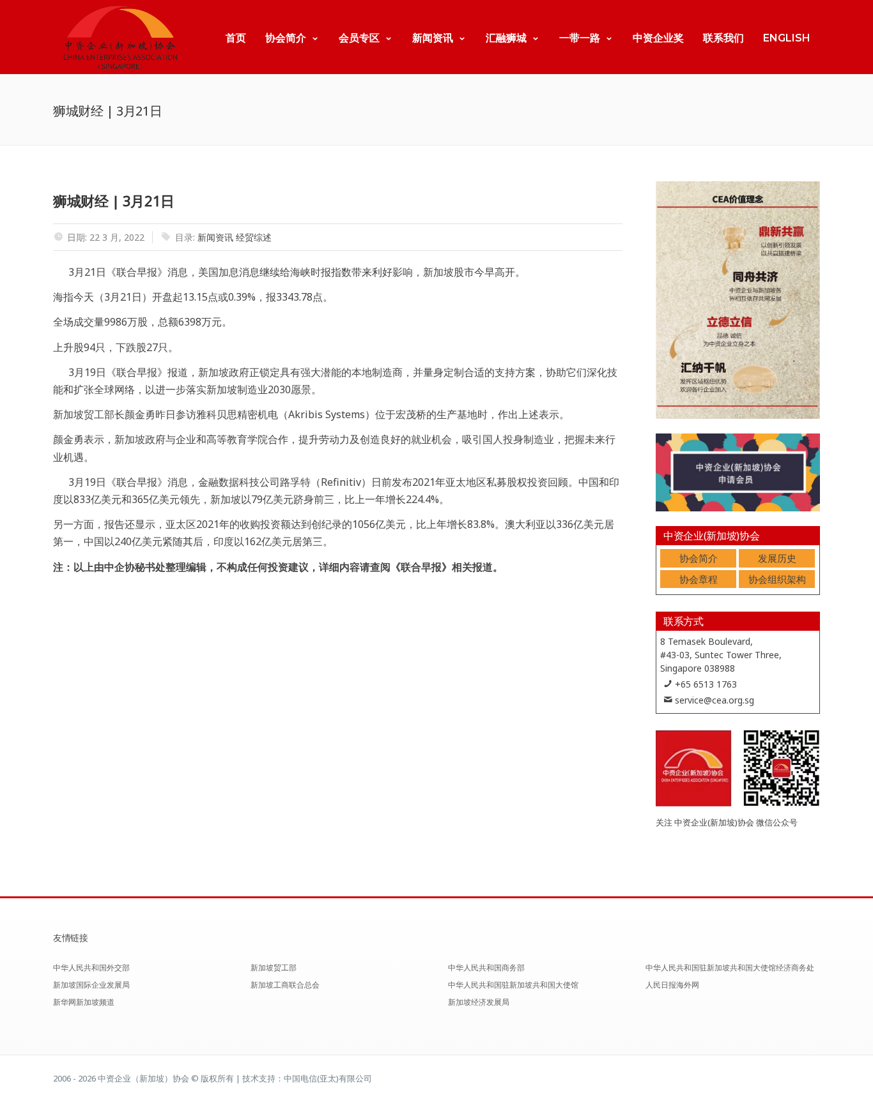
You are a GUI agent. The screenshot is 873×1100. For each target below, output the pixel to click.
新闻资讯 (432, 38)
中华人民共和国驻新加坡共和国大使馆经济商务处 (729, 967)
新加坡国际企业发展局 (91, 984)
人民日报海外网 (672, 984)
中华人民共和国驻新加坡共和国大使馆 (513, 984)
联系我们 (723, 38)
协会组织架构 (777, 579)
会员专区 (359, 38)
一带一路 (579, 38)
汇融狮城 (506, 38)
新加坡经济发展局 (478, 1002)
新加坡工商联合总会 (285, 984)
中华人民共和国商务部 (486, 967)
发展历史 (777, 558)
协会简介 (285, 38)
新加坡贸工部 (274, 967)
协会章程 (698, 579)
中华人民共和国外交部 (91, 967)
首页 (236, 38)
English (786, 38)
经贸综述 (254, 237)
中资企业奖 (658, 38)
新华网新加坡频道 (83, 1002)
